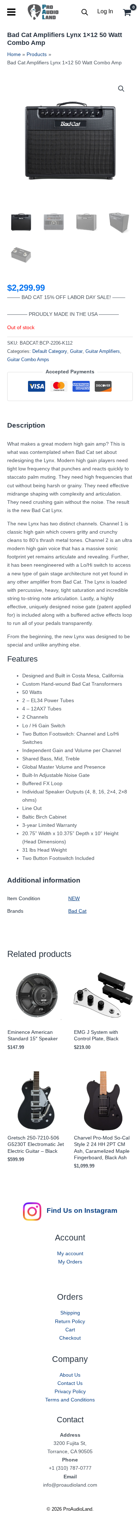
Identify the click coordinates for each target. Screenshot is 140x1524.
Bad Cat (77, 911)
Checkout (70, 1338)
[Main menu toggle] (11, 12)
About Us (70, 1375)
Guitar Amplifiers (102, 351)
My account (70, 1253)
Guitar (76, 351)
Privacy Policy (70, 1391)
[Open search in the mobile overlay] (84, 12)
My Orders (70, 1262)
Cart (70, 1329)
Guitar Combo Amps (28, 359)
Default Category (49, 351)
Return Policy (70, 1321)
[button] (121, 88)
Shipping (70, 1313)
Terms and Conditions (70, 1400)
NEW (74, 898)
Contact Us (70, 1383)
